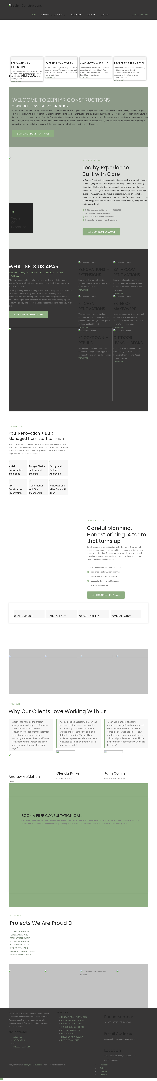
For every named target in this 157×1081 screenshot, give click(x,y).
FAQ (15, 1043)
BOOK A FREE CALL (140, 15)
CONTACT (105, 15)
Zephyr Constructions (33, 1065)
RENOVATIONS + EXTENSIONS (52, 15)
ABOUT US (91, 15)
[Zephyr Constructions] (25, 5)
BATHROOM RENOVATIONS (72, 1020)
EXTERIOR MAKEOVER (70, 1030)
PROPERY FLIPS (68, 1034)
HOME (34, 15)
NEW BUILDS (76, 15)
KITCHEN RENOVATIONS (71, 1024)
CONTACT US (19, 1040)
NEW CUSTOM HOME (70, 1040)
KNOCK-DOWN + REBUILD (72, 1037)
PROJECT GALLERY (21, 1047)
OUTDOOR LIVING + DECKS (72, 1027)
